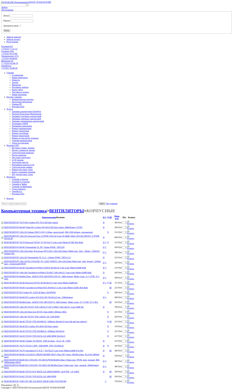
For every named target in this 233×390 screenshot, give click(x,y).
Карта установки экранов (23, 172)
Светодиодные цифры (22, 167)
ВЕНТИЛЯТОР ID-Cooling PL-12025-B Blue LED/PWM (30, 292)
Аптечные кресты (20, 162)
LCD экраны (18, 160)
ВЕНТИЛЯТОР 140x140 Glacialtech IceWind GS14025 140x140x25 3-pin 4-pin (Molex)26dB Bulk (48, 272)
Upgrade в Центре (20, 179)
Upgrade (10, 73)
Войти (4, 7)
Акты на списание (20, 143)
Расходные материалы (22, 102)
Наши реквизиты (20, 77)
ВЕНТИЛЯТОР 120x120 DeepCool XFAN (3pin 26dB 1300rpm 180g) (35, 312)
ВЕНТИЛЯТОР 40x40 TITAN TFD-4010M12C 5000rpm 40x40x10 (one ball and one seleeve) (45, 321)
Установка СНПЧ (20, 123)
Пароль (6, 21)
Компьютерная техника (22, 99)
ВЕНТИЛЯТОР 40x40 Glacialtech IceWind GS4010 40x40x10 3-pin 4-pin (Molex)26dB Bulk (45, 268)
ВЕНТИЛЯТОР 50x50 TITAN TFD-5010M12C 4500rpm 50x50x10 (34, 331)
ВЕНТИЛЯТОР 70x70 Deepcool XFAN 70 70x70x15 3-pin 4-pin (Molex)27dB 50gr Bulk (43, 242)
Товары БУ (17, 104)
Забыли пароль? (13, 37)
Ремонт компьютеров (21, 128)
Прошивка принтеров (22, 126)
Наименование (49, 217)
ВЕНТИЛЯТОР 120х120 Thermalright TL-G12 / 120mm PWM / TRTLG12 (37, 257)
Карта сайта (17, 90)
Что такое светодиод (21, 157)
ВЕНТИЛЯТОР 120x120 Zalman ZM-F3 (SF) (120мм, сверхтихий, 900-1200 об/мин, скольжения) (48, 232)
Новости (16, 80)
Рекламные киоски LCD (23, 165)
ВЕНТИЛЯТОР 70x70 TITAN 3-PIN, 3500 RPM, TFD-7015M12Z (34, 346)
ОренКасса (17, 191)
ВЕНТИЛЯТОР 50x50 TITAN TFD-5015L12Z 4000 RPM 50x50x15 (34, 336)
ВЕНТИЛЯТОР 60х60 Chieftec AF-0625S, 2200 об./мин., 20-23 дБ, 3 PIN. (37, 341)
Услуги (9, 109)
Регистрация (7, 10)
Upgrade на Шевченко (22, 186)
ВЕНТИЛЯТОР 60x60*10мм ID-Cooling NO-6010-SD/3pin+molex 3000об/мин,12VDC (43, 227)
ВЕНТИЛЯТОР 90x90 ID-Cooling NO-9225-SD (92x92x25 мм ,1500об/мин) (38, 297)
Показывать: (7, 385)
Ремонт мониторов (20, 136)
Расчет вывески (19, 155)
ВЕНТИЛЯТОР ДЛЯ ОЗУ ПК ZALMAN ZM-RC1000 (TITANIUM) (35, 381)
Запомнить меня (10, 26)
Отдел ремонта (19, 189)
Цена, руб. (117, 217)
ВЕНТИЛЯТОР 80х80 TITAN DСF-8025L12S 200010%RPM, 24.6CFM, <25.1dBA (41, 371)
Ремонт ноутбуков (20, 133)
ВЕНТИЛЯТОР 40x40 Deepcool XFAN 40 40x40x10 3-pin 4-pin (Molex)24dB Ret (40, 283)
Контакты (11, 177)
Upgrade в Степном (21, 182)
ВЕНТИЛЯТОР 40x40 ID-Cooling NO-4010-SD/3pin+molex (31, 326)
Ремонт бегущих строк (22, 169)
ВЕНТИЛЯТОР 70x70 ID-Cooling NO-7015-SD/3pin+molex (31, 222)
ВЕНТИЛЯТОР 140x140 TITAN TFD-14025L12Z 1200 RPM (31, 317)
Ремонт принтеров (20, 131)
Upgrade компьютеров (22, 140)
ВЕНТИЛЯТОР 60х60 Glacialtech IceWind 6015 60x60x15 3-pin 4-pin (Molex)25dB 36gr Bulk (46, 288)
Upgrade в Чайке (19, 184)
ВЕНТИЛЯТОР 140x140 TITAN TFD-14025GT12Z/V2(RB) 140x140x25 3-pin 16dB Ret (44, 307)
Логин (6, 16)
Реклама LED (18, 107)
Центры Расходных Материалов (26, 114)
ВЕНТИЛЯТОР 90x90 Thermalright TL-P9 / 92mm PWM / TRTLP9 (34, 247)
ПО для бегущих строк (22, 174)
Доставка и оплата (20, 92)
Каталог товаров (14, 97)
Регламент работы (20, 87)
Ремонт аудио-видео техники (25, 138)
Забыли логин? (13, 39)
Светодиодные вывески (23, 153)
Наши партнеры (19, 94)
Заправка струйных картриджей (26, 116)
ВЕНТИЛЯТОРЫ (66, 210)
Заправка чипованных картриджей (28, 121)
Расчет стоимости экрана (23, 150)
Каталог (10, 198)
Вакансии (16, 85)
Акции (15, 82)
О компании (17, 75)
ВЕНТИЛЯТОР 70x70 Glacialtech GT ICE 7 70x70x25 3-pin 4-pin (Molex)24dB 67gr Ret (43, 350)
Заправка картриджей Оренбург (26, 111)
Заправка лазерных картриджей (26, 119)
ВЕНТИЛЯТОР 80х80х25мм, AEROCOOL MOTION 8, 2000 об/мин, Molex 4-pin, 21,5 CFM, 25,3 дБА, (51, 302)
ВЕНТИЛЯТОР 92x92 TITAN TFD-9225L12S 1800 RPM (30, 376)
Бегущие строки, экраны (23, 148)
